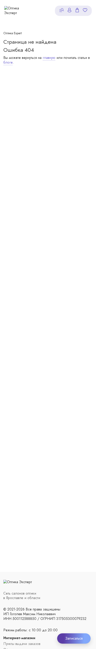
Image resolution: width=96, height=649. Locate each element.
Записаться (74, 638)
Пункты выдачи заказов (21, 644)
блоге (8, 62)
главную (49, 57)
